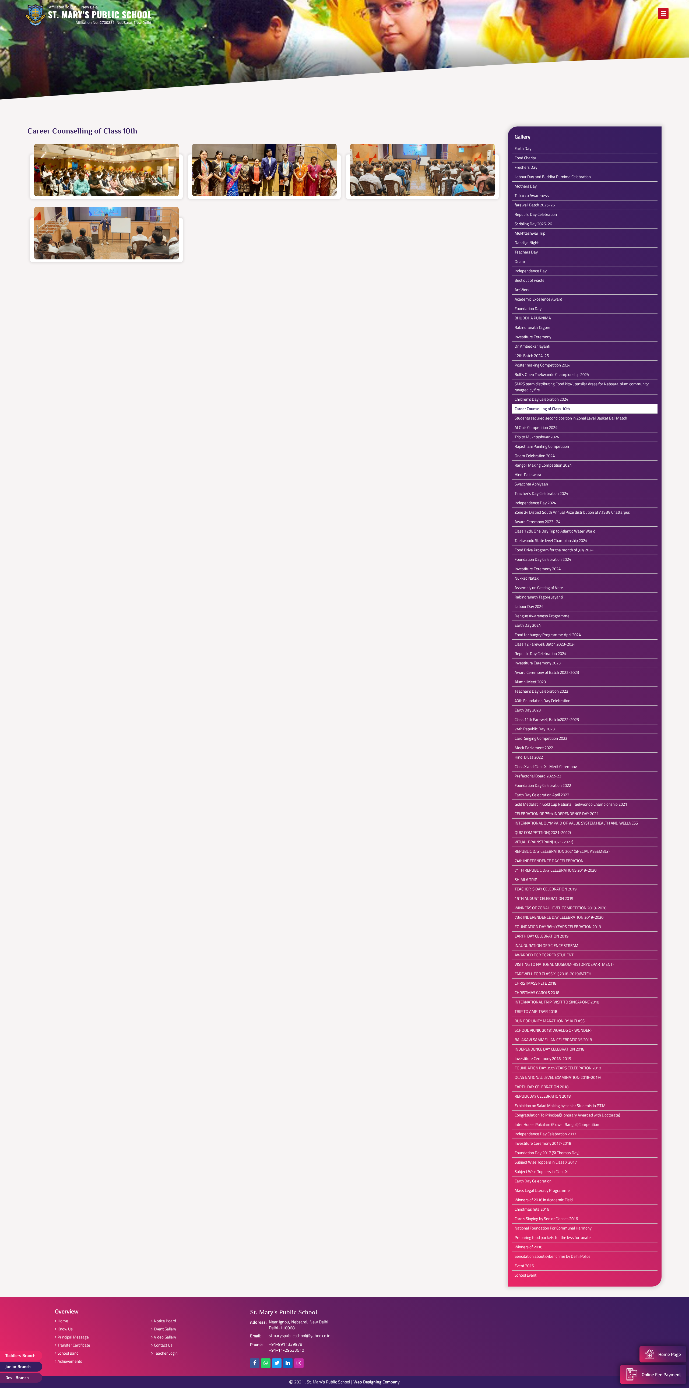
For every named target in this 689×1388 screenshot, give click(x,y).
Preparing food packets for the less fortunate (553, 1237)
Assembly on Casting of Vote (539, 587)
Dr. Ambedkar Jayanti (532, 346)
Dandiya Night (527, 242)
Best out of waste (529, 280)
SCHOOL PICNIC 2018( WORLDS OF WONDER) (553, 1030)
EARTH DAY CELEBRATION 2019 (541, 936)
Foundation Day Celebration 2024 (543, 559)
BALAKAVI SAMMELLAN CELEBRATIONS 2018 (553, 1040)
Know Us (65, 1329)
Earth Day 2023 (528, 710)
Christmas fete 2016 (532, 1209)
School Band (68, 1353)
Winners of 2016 (528, 1247)
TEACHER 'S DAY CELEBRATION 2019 (545, 889)
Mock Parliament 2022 (534, 748)
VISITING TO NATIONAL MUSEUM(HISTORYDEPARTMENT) (564, 964)
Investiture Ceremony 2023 (538, 663)
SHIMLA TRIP (526, 879)
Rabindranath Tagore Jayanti (539, 597)
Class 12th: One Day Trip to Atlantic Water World (555, 531)
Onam (520, 261)
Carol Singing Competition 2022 (541, 738)
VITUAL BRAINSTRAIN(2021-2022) (544, 842)
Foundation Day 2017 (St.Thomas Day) (547, 1153)
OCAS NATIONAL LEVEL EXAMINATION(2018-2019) (558, 1077)
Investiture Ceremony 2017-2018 (543, 1143)
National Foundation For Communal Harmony (553, 1228)
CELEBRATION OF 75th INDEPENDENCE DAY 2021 (557, 814)
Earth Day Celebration (533, 1181)
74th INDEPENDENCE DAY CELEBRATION (549, 861)
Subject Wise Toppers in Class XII (542, 1171)
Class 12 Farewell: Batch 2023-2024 (545, 644)
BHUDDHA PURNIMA (533, 318)
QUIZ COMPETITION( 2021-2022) (543, 832)
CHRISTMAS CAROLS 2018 (537, 992)
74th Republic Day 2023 (535, 729)
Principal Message (73, 1337)
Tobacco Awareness (532, 195)
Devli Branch (17, 1377)
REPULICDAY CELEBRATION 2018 (543, 1096)
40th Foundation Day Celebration (542, 700)
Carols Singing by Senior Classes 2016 (546, 1219)
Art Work (522, 290)
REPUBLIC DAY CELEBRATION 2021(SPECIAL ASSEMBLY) (562, 851)
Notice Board (165, 1321)
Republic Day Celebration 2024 (540, 653)
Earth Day (523, 148)
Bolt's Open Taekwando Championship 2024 (552, 374)
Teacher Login (166, 1353)
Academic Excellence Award (538, 299)
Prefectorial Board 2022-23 (538, 776)
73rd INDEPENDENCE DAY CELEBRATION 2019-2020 (559, 917)
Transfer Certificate (74, 1345)
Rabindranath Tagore (532, 327)
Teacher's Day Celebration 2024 (541, 493)
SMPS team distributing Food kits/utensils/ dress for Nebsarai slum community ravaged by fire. (582, 387)
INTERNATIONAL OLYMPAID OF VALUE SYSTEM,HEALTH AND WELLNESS (576, 823)
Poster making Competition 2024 (542, 365)
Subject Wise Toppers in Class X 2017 (546, 1162)
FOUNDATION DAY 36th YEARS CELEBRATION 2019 (558, 927)
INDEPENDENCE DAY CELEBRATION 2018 (549, 1049)
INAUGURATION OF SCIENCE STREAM (546, 945)
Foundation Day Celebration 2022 (543, 785)
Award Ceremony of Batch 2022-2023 (547, 672)
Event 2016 (524, 1266)
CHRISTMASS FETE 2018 (535, 983)
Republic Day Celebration (536, 214)
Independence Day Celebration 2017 (545, 1134)
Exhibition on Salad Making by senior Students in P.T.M (560, 1105)
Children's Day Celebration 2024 (541, 399)
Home (63, 1321)
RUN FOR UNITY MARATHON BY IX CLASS (550, 1021)
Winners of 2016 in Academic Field (544, 1200)
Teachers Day (526, 252)
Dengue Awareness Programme (542, 616)
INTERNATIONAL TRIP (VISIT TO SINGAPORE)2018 (557, 1002)
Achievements (70, 1361)
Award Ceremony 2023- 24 (537, 522)
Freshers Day (526, 167)
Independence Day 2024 (535, 503)
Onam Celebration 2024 (535, 456)
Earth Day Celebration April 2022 (542, 795)
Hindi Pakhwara (528, 474)
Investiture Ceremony (533, 337)
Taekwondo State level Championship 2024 (551, 540)
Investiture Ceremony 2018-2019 (543, 1058)
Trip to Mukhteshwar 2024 (537, 437)
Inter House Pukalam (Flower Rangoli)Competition (557, 1124)
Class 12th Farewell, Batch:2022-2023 (547, 719)
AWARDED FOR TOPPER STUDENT (544, 955)
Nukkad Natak (527, 578)
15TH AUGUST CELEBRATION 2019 (544, 898)
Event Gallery (165, 1329)
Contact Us (163, 1345)
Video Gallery (165, 1337)
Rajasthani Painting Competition (542, 446)
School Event (525, 1275)
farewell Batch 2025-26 (535, 205)
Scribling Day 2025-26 (533, 224)
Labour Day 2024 (529, 606)
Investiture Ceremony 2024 (538, 569)
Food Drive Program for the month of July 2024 (554, 550)
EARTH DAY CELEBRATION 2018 (541, 1087)
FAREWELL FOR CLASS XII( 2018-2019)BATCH (553, 974)
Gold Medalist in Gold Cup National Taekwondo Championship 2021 (571, 804)
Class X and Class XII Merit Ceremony (546, 766)
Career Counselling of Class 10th (542, 409)
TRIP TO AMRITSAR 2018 (536, 1011)
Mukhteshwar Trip (530, 233)
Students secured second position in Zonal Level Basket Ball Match (571, 418)
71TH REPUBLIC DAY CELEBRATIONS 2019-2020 (555, 870)
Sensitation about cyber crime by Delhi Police (552, 1256)
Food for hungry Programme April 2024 (548, 635)
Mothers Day (526, 186)
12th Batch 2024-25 (532, 356)
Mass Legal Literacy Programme (542, 1190)
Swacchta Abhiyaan (531, 484)
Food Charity (525, 158)
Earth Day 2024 (528, 625)
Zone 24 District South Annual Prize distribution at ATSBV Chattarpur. (572, 512)
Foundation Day (528, 308)
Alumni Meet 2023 (530, 682)
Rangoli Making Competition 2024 (543, 465)
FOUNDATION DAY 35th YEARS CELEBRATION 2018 (558, 1068)
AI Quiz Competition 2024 (536, 427)
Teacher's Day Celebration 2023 (541, 691)
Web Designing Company (376, 1382)
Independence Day (531, 271)
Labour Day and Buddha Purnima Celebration (553, 177)
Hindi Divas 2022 (529, 757)
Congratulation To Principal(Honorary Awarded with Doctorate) (567, 1115)
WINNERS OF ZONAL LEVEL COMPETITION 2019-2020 (560, 908)
